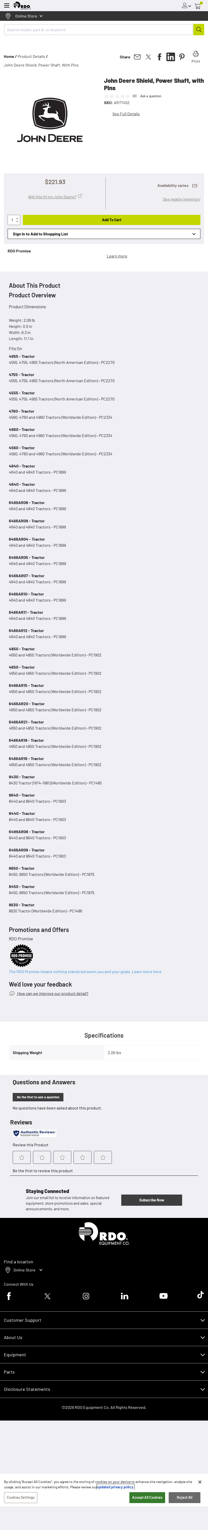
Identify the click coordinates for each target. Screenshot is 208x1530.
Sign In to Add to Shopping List (40, 233)
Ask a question (150, 96)
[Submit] (198, 29)
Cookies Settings (20, 1497)
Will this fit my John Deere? (52, 196)
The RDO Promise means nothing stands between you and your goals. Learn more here (85, 971)
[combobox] (104, 29)
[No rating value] (118, 96)
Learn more (117, 255)
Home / (10, 56)
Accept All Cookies (147, 1497)
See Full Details (126, 113)
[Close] (199, 1482)
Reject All (184, 1497)
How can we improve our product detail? (52, 993)
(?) (194, 185)
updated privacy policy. (115, 1487)
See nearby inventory (181, 199)
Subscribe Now (151, 1200)
